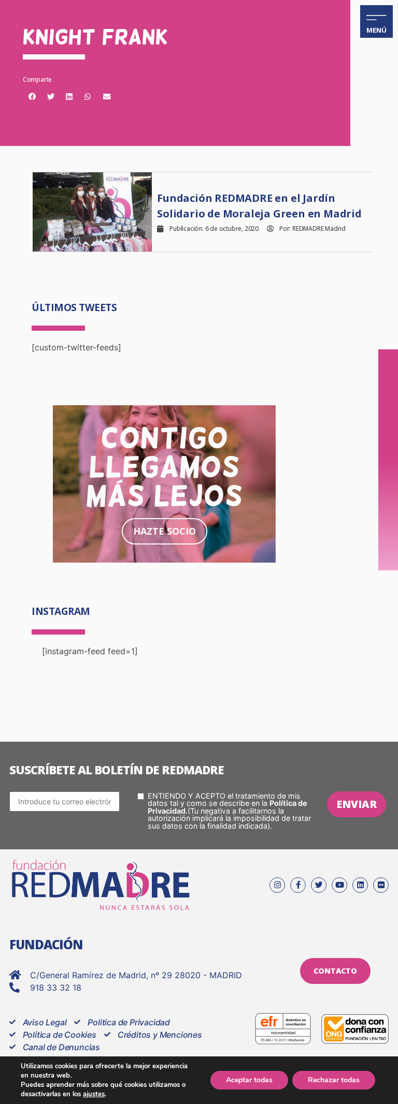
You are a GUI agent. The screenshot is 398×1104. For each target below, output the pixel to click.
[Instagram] (277, 885)
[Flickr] (381, 885)
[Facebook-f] (298, 885)
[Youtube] (339, 885)
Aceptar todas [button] (249, 1080)
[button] (32, 96)
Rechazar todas (334, 1080)
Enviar (356, 804)
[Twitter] (318, 885)
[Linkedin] (360, 885)
